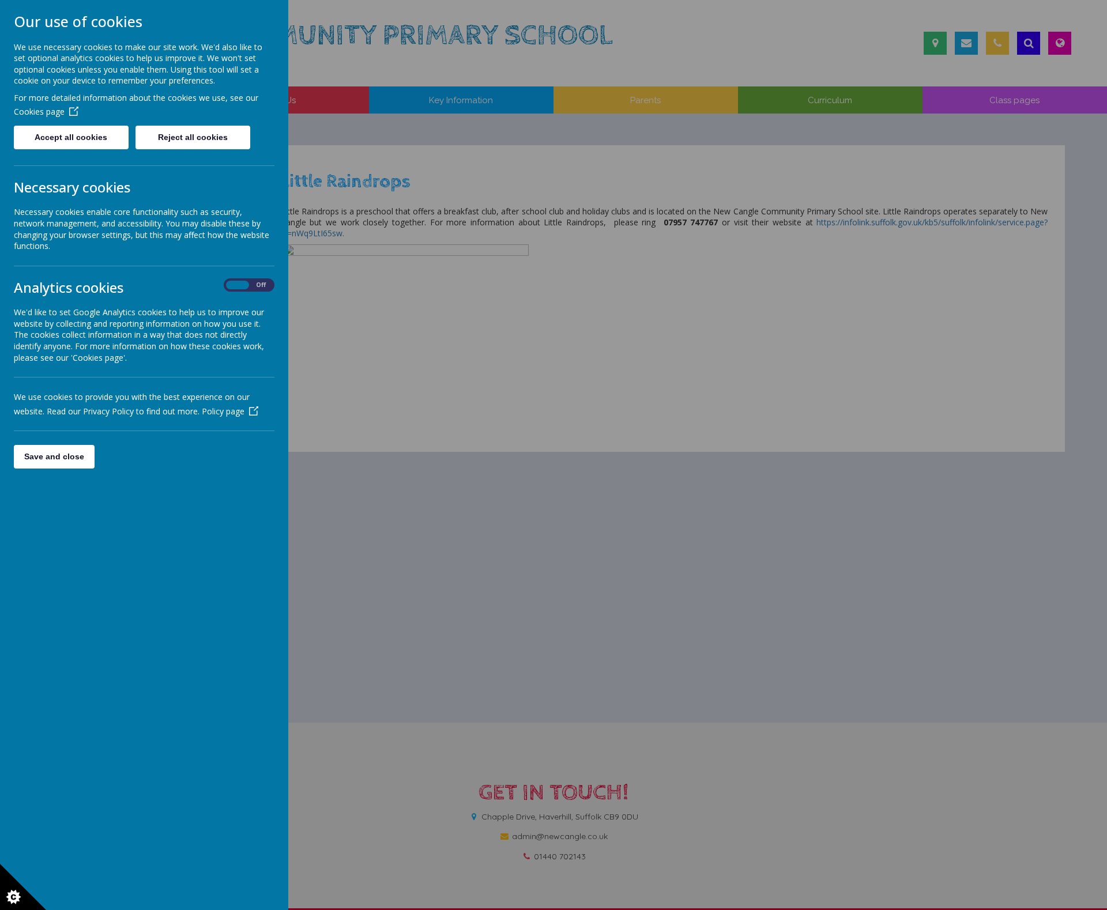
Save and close (54, 456)
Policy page (223, 411)
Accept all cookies (71, 137)
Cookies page (39, 111)
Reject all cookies (193, 137)
